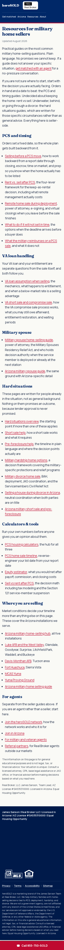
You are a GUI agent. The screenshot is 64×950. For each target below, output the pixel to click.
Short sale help (15, 433)
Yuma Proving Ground (19, 680)
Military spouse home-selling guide (29, 340)
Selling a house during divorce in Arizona (32, 493)
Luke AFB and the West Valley (24, 645)
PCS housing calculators (21, 544)
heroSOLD (10, 5)
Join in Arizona (14, 733)
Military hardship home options (26, 460)
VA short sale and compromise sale (28, 302)
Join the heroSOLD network (23, 722)
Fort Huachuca (15, 667)
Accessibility (32, 885)
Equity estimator (16, 572)
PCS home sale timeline (21, 556)
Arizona (21, 16)
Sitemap (48, 885)
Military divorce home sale (22, 476)
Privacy (6, 885)
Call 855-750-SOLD (32, 946)
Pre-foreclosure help (19, 444)
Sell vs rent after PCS (19, 583)
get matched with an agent (33, 68)
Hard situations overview (22, 421)
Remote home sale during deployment (31, 203)
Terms (18, 885)
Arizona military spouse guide (25, 371)
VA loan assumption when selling (27, 281)
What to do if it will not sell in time (27, 225)
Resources (32, 16)
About (43, 16)
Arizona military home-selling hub (27, 633)
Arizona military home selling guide (28, 686)
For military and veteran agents (26, 740)
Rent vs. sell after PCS (20, 182)
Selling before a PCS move (23, 156)
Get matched (9, 16)
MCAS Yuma (13, 674)
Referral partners (16, 746)
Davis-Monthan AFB (18, 661)
